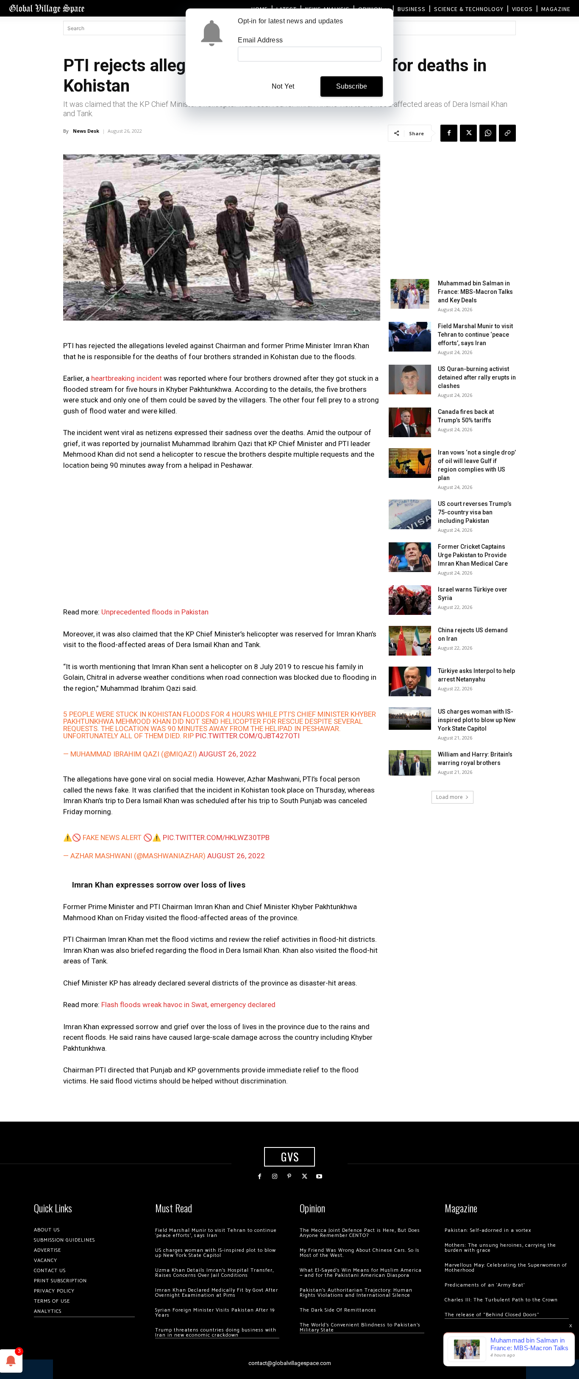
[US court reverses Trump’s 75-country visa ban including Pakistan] (410, 514)
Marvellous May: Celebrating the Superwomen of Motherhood (506, 1267)
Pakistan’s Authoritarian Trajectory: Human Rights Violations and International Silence (356, 1292)
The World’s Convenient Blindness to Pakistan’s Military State (360, 1327)
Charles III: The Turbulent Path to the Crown (501, 1300)
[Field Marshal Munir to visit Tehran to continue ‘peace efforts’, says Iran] (410, 337)
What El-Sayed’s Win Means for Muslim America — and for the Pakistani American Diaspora (361, 1272)
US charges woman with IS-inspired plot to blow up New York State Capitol (476, 720)
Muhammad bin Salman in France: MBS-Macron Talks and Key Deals (475, 292)
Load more (449, 797)
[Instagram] (274, 1176)
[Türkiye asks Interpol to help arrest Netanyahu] (410, 681)
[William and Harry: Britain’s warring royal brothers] (410, 763)
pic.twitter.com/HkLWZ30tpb (216, 837)
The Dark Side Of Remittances (338, 1310)
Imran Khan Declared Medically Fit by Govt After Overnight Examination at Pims (216, 1292)
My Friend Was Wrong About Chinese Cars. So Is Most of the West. (360, 1252)
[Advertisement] (221, 541)
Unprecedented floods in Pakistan (155, 612)
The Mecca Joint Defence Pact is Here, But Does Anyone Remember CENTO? (360, 1232)
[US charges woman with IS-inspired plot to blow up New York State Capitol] (410, 718)
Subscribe (351, 86)
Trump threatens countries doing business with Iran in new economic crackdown (215, 1332)
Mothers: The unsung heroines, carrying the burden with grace (500, 1247)
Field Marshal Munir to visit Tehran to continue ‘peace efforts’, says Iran (475, 334)
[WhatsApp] (487, 133)
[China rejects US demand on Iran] (410, 641)
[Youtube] (319, 1176)
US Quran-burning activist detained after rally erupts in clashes (477, 377)
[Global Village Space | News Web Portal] (46, 8)
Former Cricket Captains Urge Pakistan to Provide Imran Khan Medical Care (473, 555)
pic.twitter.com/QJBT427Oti (247, 735)
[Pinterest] (289, 1176)
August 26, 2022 (227, 754)
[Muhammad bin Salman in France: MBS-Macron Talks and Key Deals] (410, 294)
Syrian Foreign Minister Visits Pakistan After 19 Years (215, 1312)
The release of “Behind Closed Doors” (492, 1315)
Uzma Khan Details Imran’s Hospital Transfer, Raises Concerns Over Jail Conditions (214, 1272)
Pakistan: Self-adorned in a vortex (488, 1230)
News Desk (86, 131)
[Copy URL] (507, 133)
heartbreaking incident (126, 378)
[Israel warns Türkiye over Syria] (410, 600)
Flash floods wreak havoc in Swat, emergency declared (188, 1004)
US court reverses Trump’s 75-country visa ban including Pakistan (475, 512)
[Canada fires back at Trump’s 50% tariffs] (410, 422)
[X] (468, 133)
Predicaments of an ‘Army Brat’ (485, 1285)
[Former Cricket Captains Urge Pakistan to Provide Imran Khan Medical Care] (410, 557)
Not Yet (283, 86)
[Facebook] (448, 133)
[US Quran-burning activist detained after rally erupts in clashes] (410, 379)
